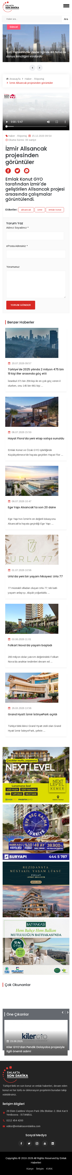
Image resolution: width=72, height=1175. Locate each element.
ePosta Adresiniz (17, 245)
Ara (66, 18)
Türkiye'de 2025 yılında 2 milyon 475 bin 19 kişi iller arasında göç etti (36, 371)
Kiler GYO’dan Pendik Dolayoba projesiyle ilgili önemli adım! (35, 1049)
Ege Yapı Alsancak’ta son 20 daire (32, 507)
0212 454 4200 (14, 1120)
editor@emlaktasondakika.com (23, 1126)
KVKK (49, 1168)
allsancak (26, 209)
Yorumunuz (13, 266)
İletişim (40, 1168)
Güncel (14, 27)
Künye (30, 1168)
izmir (39, 209)
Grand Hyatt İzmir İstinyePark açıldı (32, 714)
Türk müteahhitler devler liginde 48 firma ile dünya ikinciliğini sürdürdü (36, 54)
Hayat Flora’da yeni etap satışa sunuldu (36, 438)
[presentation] (32, 68)
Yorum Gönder (21, 305)
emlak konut (55, 209)
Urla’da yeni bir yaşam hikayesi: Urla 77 (35, 576)
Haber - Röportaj (34, 78)
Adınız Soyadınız (17, 227)
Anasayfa (14, 78)
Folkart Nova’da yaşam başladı (30, 645)
